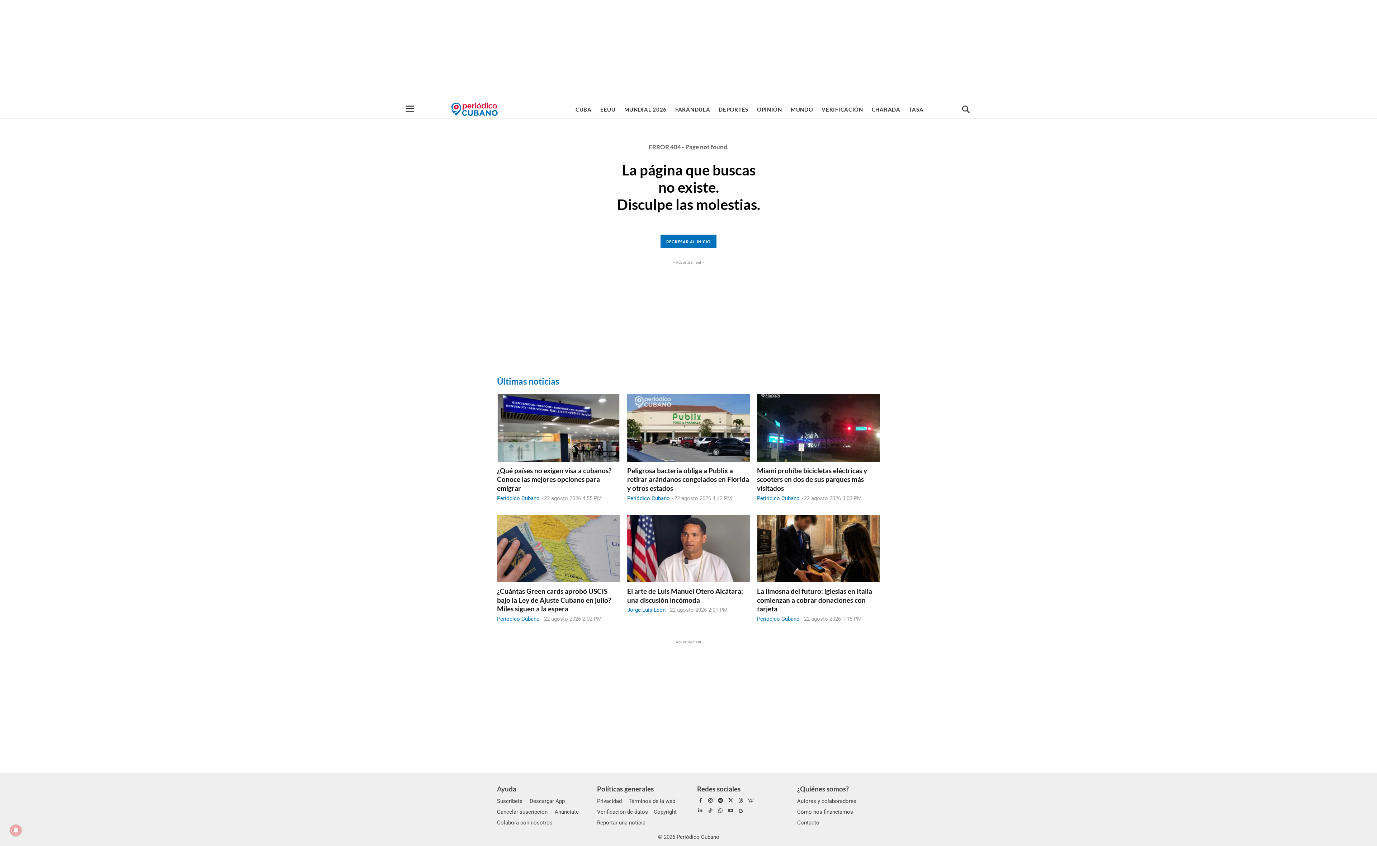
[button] (965, 110)
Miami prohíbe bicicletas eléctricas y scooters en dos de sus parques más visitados (812, 479)
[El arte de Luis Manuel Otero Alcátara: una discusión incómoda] (688, 548)
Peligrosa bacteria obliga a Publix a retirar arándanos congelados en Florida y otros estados (688, 479)
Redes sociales (718, 789)
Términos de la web (652, 801)
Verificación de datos (622, 812)
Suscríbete (509, 801)
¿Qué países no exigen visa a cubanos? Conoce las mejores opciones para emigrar (554, 479)
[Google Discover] (741, 811)
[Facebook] (700, 801)
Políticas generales (625, 789)
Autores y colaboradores (826, 801)
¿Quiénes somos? (823, 789)
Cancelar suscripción (522, 812)
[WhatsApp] (720, 811)
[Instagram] (710, 801)
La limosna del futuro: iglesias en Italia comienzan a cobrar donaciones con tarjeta (814, 600)
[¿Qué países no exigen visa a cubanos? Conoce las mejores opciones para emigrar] (558, 427)
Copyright (665, 812)
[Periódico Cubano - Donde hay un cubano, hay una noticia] (474, 109)
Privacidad (609, 801)
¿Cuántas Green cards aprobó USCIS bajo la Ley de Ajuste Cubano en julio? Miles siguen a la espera (554, 600)
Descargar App (547, 801)
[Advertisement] (688, 50)
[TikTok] (710, 811)
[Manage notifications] (16, 830)
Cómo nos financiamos (825, 812)
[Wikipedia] (751, 801)
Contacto (808, 822)
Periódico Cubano (518, 498)
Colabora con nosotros (525, 822)
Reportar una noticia (621, 822)
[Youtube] (731, 811)
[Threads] (741, 801)
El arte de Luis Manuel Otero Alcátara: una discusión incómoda (685, 595)
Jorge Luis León (646, 610)
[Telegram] (720, 801)
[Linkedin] (700, 811)
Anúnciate (567, 812)
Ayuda (506, 789)
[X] (731, 801)
